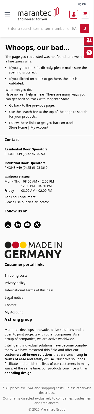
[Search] (84, 28)
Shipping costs (16, 275)
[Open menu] (7, 14)
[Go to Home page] (38, 14)
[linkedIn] (17, 224)
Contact (10, 305)
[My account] (73, 14)
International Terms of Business (29, 290)
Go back (15, 105)
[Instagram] (8, 224)
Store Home (18, 127)
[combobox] (42, 28)
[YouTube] (27, 224)
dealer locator (38, 202)
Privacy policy (15, 283)
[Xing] (37, 224)
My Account (39, 127)
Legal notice (14, 297)
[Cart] (85, 14)
